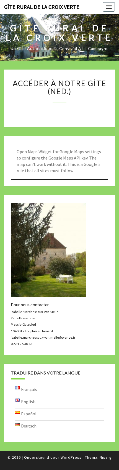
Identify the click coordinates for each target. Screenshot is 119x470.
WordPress (71, 457)
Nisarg (106, 457)
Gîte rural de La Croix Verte (41, 6)
